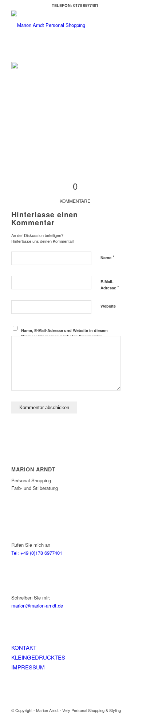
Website (108, 306)
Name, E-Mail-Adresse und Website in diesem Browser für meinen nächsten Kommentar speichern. (64, 336)
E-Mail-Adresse (109, 285)
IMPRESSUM (28, 667)
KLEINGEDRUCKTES (38, 657)
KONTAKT (23, 647)
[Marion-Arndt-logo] (62, 25)
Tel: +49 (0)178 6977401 (36, 552)
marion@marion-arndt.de (37, 605)
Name (107, 257)
